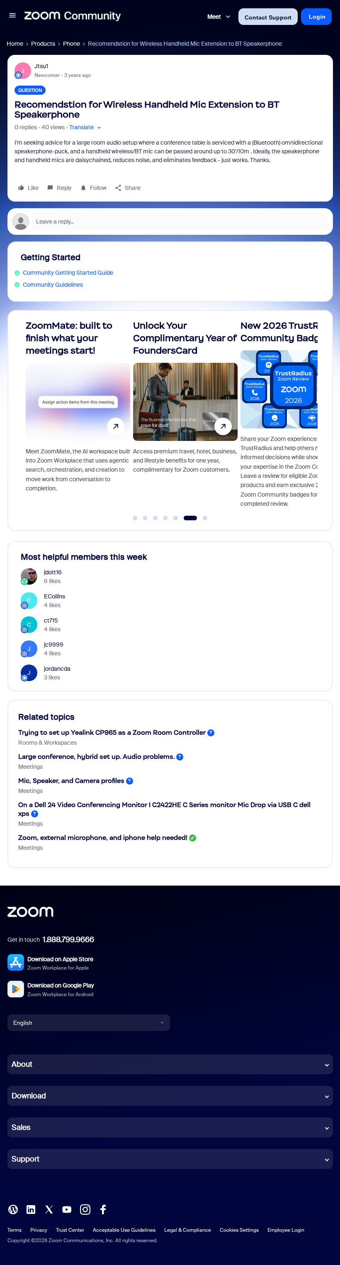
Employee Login (285, 1230)
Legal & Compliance (187, 1230)
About (22, 1064)
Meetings (30, 766)
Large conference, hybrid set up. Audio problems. (96, 756)
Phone (71, 43)
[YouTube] (66, 1209)
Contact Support (268, 17)
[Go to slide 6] (185, 518)
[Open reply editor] (170, 221)
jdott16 (53, 572)
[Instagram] (85, 1209)
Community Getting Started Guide (68, 272)
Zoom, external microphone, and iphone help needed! (102, 838)
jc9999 (53, 644)
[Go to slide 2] (145, 518)
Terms (14, 1230)
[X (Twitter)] (49, 1209)
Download (29, 1096)
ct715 (51, 620)
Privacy (38, 1230)
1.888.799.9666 (68, 940)
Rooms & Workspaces (47, 742)
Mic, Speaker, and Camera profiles (71, 781)
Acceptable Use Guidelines (124, 1230)
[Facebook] (102, 1209)
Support (25, 1159)
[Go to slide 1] (135, 518)
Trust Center (70, 1230)
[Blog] (12, 1209)
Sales (21, 1127)
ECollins (54, 596)
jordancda (57, 668)
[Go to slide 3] (155, 518)
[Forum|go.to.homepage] (72, 17)
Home (15, 43)
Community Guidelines (53, 284)
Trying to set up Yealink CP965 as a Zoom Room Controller (112, 732)
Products (43, 43)
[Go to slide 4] (165, 518)
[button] (12, 16)
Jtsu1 (41, 66)
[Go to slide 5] (176, 518)
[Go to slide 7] (200, 518)
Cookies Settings (239, 1230)
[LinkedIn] (30, 1209)
